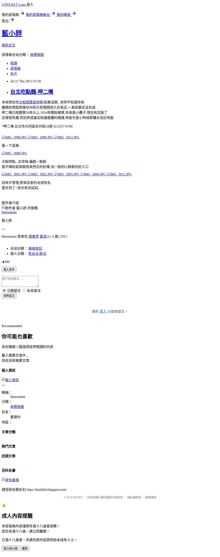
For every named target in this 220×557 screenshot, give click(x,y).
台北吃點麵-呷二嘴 (31, 92)
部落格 (15, 68)
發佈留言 (9, 295)
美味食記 (35, 248)
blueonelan (9, 212)
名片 (13, 73)
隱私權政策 (134, 497)
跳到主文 (8, 45)
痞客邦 (34, 236)
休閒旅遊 (37, 55)
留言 (43, 236)
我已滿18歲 (10, 548)
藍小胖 (12, 33)
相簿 (13, 63)
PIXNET (78, 497)
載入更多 (9, 269)
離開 (25, 548)
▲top (5, 261)
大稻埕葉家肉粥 (31, 102)
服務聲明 (150, 497)
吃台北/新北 (37, 253)
